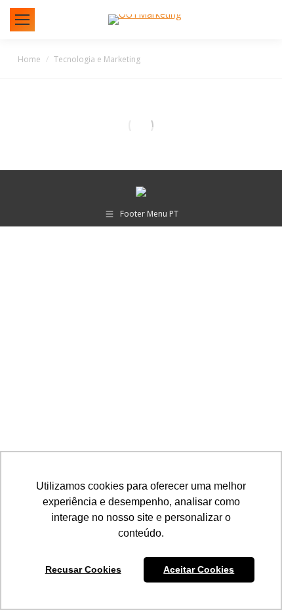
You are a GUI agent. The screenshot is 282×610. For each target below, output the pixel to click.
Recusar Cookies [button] (83, 569)
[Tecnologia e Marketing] (141, 125)
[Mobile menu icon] (22, 19)
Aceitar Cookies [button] (198, 569)
